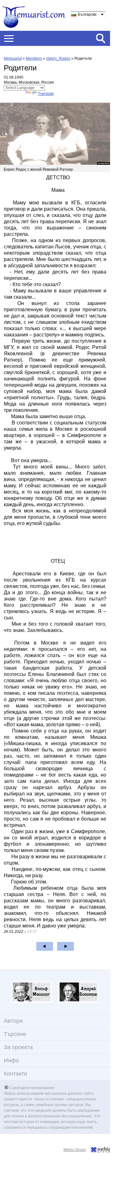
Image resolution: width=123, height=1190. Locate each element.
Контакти (15, 1074)
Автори (13, 1021)
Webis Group (74, 1150)
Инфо (11, 1060)
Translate (46, 93)
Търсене (15, 1034)
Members (34, 58)
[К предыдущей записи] (44, 946)
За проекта (18, 1047)
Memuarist (13, 58)
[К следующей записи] (65, 946)
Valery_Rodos (58, 58)
